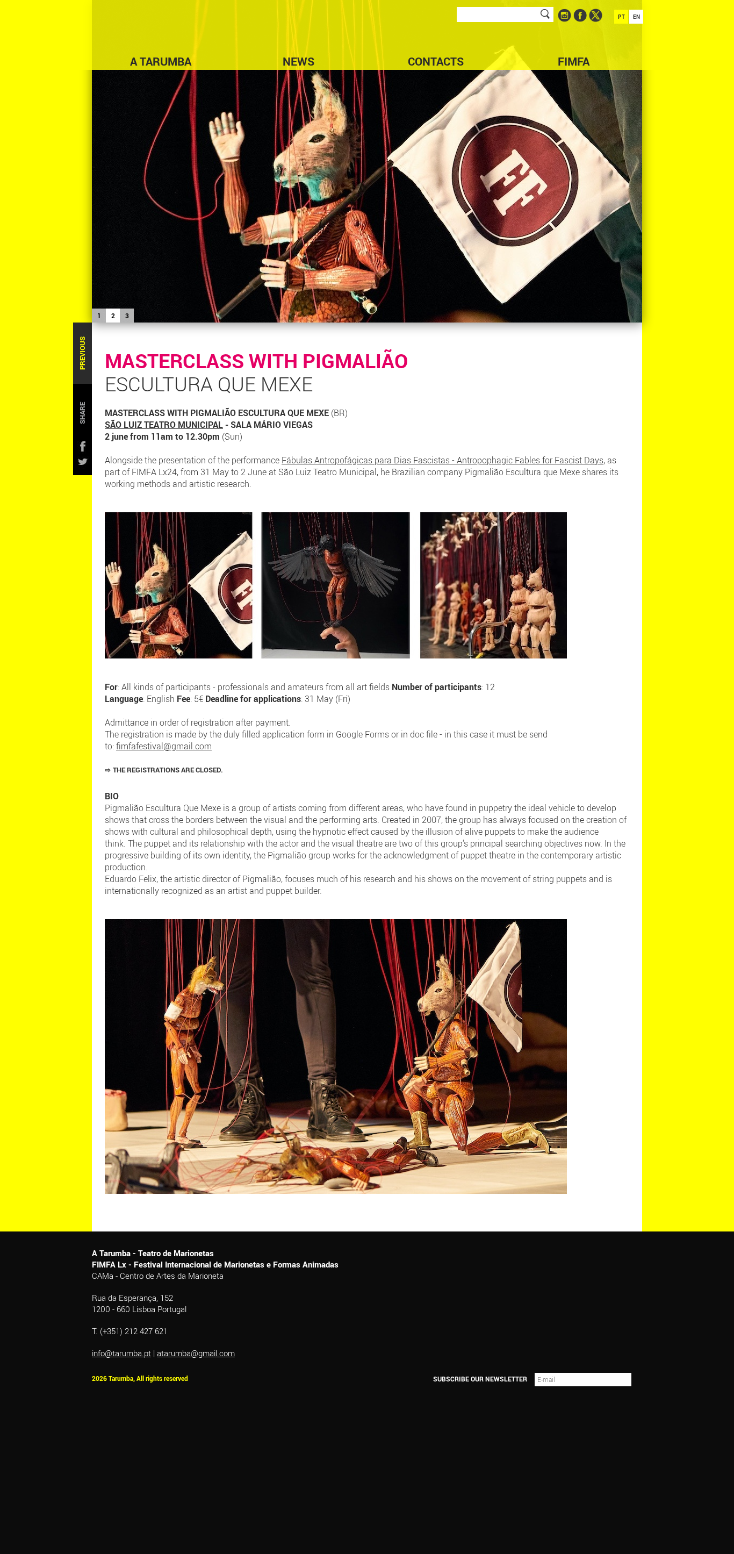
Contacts (436, 61)
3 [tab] (127, 315)
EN (636, 16)
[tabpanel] (367, 161)
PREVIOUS (82, 353)
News (298, 61)
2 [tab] (113, 315)
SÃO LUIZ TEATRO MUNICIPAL (164, 425)
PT (621, 16)
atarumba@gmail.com (196, 1353)
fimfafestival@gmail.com (164, 746)
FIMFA (573, 61)
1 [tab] (99, 315)
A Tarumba (160, 61)
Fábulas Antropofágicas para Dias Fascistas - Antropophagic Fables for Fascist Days (442, 460)
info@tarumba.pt (121, 1353)
